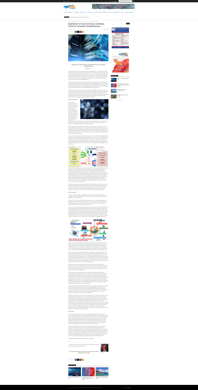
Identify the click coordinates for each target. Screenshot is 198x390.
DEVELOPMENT (71, 375)
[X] (78, 32)
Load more (120, 100)
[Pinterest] (80, 32)
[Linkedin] (114, 1)
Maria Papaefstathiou (98, 387)
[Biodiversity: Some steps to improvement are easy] (102, 371)
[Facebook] (110, 1)
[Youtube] (115, 1)
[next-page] (70, 381)
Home (69, 21)
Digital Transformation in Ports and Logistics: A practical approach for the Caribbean (87, 378)
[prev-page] (69, 381)
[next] (133, 17)
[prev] (131, 17)
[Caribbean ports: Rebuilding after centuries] (114, 96)
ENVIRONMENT (98, 375)
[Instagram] (112, 1)
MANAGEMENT (73, 21)
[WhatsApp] (83, 32)
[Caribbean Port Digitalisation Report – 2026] (74, 371)
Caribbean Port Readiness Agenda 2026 (77, 17)
